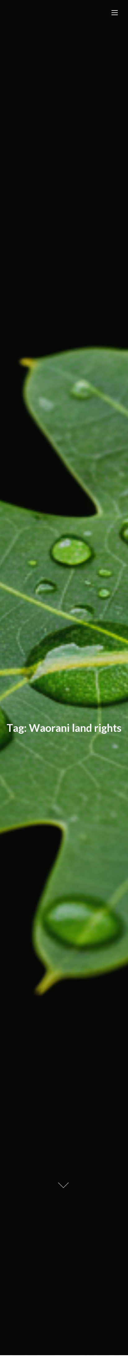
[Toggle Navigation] (114, 12)
